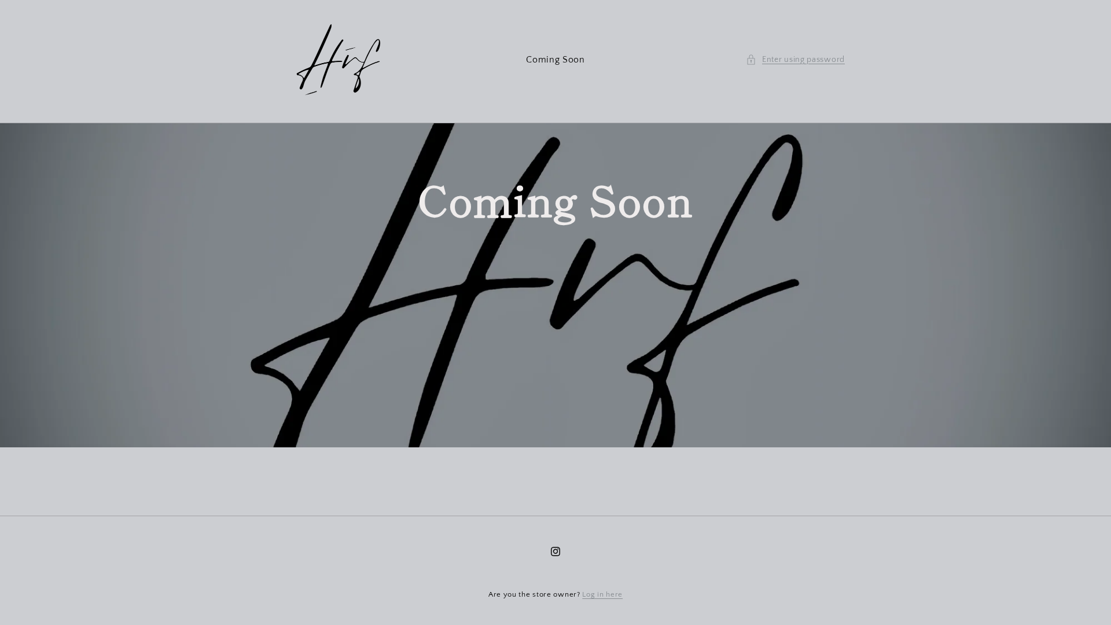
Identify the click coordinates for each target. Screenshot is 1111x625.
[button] (795, 60)
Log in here (602, 594)
